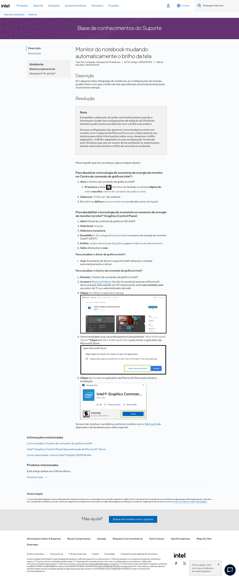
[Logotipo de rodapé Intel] (180, 555)
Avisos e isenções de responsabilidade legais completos (94, 564)
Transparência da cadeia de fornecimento (138, 554)
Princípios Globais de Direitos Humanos (111, 566)
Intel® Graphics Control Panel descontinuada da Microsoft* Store (66, 449)
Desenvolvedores (75, 5)
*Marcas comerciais (77, 554)
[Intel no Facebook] (176, 563)
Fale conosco (156, 538)
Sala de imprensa (180, 538)
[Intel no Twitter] (184, 563)
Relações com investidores (128, 538)
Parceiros (97, 5)
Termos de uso (56, 554)
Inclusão (101, 538)
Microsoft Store (101, 281)
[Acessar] (168, 5)
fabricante (151, 424)
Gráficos (32, 14)
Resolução (34, 53)
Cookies (95, 554)
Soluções (54, 5)
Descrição (34, 48)
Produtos (22, 5)
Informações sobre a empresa (44, 538)
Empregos (32, 544)
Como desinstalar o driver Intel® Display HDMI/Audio (59, 455)
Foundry (113, 5)
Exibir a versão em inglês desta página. (190, 501)
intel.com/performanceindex (43, 564)
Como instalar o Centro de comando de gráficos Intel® (59, 443)
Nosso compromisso (79, 538)
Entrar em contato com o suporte (133, 519)
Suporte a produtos (14, 14)
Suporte (38, 5)
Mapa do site (204, 538)
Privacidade (109, 554)
